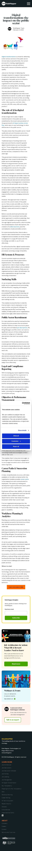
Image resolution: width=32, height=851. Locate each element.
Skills (3, 792)
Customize (15, 441)
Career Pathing (6, 798)
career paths (25, 479)
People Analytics (6, 804)
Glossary (4, 807)
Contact (4, 829)
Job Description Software (9, 771)
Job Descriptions (6, 768)
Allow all (16, 436)
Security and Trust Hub (8, 832)
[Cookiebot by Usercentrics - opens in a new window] (23, 403)
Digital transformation (8, 57)
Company (4, 823)
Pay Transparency (7, 786)
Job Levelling (5, 777)
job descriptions (22, 328)
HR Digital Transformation (9, 783)
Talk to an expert (12, 720)
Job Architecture (6, 765)
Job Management (7, 780)
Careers (4, 826)
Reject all (16, 446)
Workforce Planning (7, 795)
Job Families (5, 774)
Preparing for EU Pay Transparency (11, 789)
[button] (28, 3)
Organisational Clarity (8, 813)
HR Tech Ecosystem (7, 801)
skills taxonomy (15, 227)
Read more (16, 664)
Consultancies (6, 810)
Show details (22, 430)
